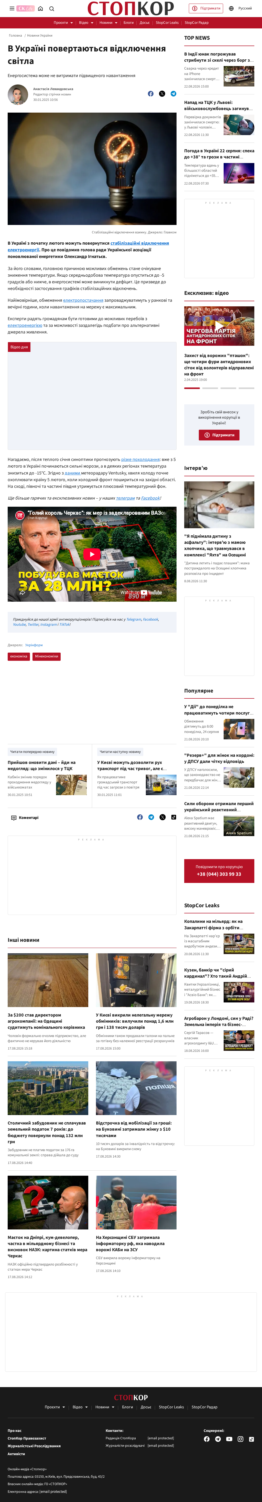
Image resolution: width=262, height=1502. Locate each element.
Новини (106, 22)
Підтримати (210, 8)
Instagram (48, 624)
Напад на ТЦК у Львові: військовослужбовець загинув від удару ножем (216, 108)
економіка (18, 656)
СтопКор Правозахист (27, 1438)
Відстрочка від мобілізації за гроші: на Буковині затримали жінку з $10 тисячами (134, 1129)
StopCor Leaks (167, 22)
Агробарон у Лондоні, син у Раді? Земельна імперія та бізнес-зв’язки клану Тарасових (218, 1024)
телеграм (125, 498)
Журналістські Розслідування (34, 1446)
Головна (15, 35)
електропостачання (83, 300)
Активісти (16, 1454)
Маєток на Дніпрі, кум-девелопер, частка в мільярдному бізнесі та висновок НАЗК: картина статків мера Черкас (47, 1246)
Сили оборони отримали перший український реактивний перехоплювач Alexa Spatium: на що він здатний (219, 813)
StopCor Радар (197, 22)
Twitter (32, 624)
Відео (83, 22)
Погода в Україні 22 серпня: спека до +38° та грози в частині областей (219, 157)
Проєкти (61, 22)
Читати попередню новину (32, 751)
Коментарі (28, 817)
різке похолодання (140, 459)
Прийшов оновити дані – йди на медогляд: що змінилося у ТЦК (41, 765)
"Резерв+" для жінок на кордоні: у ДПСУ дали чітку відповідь (219, 758)
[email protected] (53, 1491)
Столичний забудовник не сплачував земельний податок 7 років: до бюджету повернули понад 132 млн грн (47, 1132)
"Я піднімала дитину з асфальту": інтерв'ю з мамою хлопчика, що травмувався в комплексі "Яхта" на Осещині (215, 545)
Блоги (129, 22)
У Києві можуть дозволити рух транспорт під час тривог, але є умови (130, 768)
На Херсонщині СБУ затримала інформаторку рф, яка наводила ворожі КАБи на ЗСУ (130, 1243)
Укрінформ (34, 645)
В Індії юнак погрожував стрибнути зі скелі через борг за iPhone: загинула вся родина (218, 60)
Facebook (150, 498)
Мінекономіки (46, 656)
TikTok (64, 624)
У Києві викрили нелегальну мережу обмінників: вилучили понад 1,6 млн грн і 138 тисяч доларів (134, 1021)
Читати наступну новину (120, 751)
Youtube (19, 624)
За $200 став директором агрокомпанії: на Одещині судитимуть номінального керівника (46, 1021)
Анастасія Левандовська (53, 89)
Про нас (14, 1430)
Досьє (145, 22)
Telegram (133, 619)
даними (73, 473)
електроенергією (25, 325)
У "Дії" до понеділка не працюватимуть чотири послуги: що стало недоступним (219, 713)
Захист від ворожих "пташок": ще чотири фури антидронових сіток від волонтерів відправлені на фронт (219, 364)
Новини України (39, 35)
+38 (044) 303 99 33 (219, 874)
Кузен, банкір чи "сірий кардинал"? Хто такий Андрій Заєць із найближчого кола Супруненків (215, 979)
